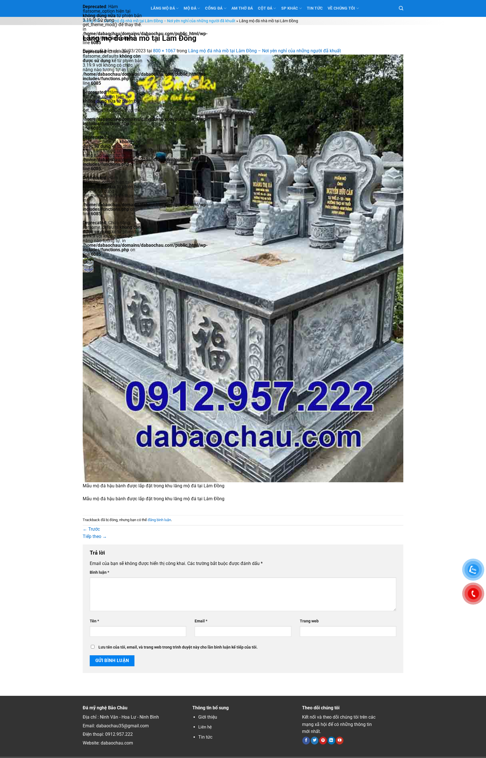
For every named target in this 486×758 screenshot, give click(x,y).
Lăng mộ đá (163, 8)
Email (201, 621)
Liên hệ (205, 727)
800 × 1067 (164, 50)
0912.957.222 (119, 734)
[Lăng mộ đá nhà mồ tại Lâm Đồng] (243, 268)
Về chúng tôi (341, 8)
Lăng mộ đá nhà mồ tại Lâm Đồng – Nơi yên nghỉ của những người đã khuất (169, 21)
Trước (91, 529)
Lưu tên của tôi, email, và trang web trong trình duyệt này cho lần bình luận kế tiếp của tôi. (178, 647)
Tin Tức (315, 8)
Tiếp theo (95, 536)
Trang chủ (91, 21)
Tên (94, 621)
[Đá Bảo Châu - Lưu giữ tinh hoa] (112, 265)
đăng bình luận (159, 520)
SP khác (289, 8)
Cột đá (265, 8)
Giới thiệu (207, 717)
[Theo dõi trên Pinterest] (323, 740)
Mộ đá (190, 8)
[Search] (401, 8)
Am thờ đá (242, 8)
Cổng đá (213, 8)
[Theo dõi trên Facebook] (306, 740)
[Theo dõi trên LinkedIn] (331, 740)
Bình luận (99, 572)
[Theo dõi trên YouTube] (339, 740)
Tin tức (205, 737)
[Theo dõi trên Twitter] (314, 740)
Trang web (309, 621)
